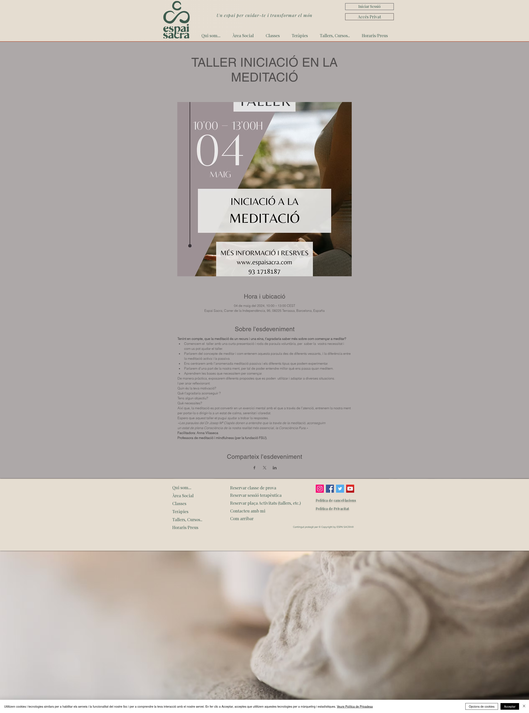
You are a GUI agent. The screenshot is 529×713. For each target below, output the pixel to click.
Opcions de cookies (481, 706)
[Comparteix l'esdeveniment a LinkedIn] (275, 467)
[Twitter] (340, 489)
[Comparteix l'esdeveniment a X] (265, 467)
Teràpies (180, 511)
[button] (264, 518)
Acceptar (510, 706)
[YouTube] (350, 489)
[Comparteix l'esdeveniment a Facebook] (254, 467)
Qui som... (181, 487)
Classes (179, 503)
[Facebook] (330, 489)
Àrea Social (183, 495)
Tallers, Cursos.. (187, 519)
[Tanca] (524, 706)
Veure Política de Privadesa (355, 706)
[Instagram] (320, 489)
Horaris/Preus (185, 527)
